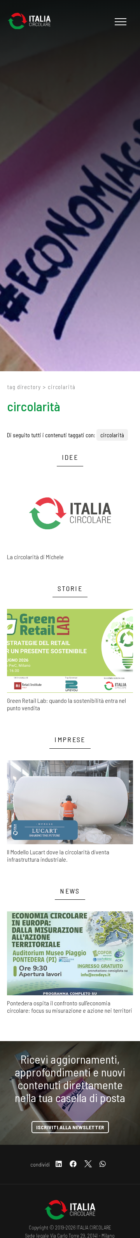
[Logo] (33, 22)
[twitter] (88, 1164)
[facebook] (73, 1164)
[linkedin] (59, 1164)
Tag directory (24, 386)
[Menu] (119, 21)
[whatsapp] (103, 1164)
